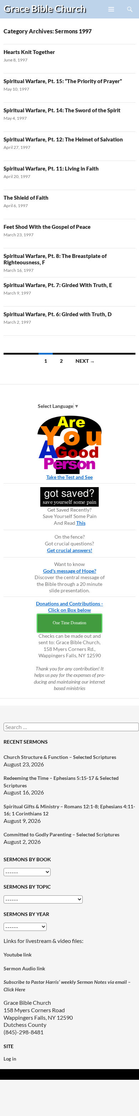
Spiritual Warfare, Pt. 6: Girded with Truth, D (58, 314)
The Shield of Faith (26, 197)
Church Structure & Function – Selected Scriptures (60, 757)
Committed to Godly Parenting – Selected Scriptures (61, 834)
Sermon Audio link (24, 968)
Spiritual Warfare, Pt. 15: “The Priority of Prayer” (63, 81)
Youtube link (18, 954)
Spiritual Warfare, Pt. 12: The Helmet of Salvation (63, 139)
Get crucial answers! (69, 550)
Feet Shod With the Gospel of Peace (47, 226)
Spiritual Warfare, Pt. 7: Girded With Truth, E (58, 285)
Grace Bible (45, 8)
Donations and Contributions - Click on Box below (69, 606)
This (81, 523)
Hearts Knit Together (29, 52)
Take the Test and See (69, 477)
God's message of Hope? (69, 571)
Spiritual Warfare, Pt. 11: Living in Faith (51, 168)
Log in (10, 1059)
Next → (85, 361)
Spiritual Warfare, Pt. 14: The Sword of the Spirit (62, 110)
